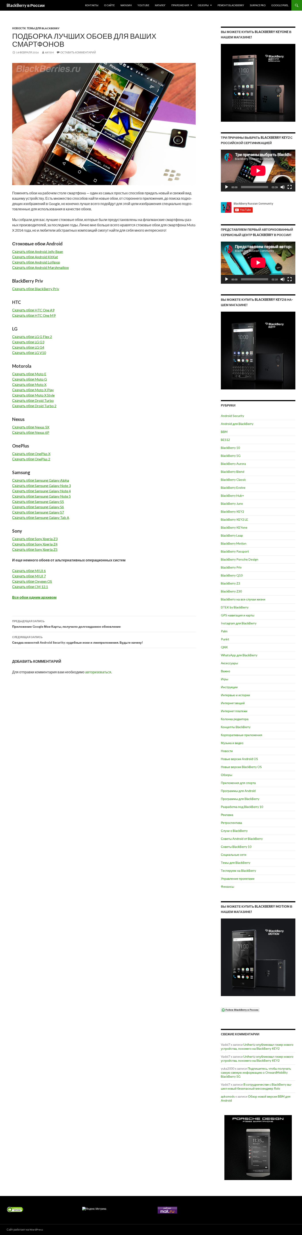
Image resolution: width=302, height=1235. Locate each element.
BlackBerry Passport (235, 551)
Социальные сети (233, 854)
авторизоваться (98, 672)
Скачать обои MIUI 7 (29, 576)
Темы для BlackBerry (43, 28)
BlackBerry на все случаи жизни (243, 599)
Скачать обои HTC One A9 (33, 310)
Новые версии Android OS (239, 759)
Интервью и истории (235, 695)
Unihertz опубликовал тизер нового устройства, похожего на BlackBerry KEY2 (257, 1046)
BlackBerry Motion (233, 543)
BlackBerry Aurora (233, 463)
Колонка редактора (234, 719)
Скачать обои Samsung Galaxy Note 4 (41, 491)
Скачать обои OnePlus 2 (31, 459)
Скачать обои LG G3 (28, 342)
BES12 (225, 440)
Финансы (227, 886)
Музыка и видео (232, 743)
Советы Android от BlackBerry (242, 838)
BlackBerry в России (26, 5)
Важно (225, 671)
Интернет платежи (234, 711)
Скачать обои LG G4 (28, 347)
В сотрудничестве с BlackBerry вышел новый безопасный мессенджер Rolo (256, 1086)
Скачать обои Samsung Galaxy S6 (38, 507)
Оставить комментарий (78, 52)
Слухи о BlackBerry (234, 830)
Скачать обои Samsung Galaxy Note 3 (41, 485)
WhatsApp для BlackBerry (239, 655)
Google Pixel (280, 5)
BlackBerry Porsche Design (239, 559)
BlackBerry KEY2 (232, 511)
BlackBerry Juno (232, 503)
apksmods (228, 1096)
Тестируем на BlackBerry (238, 870)
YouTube (143, 5)
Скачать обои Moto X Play (33, 390)
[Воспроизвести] (226, 187)
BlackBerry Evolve (233, 487)
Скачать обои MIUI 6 (29, 571)
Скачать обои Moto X (29, 384)
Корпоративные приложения (241, 735)
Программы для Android (238, 791)
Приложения (180, 5)
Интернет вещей (233, 703)
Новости (19, 28)
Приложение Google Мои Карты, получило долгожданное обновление (66, 623)
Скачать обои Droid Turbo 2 (34, 406)
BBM (224, 432)
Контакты (91, 5)
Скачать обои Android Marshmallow (40, 267)
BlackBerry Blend (232, 471)
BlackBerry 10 (230, 447)
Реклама (227, 815)
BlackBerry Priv (231, 567)
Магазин (126, 5)
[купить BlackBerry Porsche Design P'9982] (258, 1147)
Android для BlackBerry (237, 424)
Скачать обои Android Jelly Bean (37, 251)
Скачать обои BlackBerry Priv (35, 289)
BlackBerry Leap (232, 535)
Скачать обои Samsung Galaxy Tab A (40, 517)
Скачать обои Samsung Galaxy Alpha (40, 480)
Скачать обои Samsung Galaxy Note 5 (41, 496)
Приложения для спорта (238, 783)
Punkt (225, 639)
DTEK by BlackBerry (234, 607)
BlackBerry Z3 (230, 583)
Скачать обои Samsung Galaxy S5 (38, 501)
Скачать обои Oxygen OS (32, 581)
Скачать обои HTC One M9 (33, 315)
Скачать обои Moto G (29, 379)
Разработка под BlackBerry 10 (242, 807)
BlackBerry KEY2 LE (234, 519)
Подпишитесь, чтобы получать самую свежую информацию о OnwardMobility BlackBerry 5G (256, 1072)
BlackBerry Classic (233, 479)
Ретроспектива (231, 823)
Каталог (160, 5)
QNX (224, 647)
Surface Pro (258, 5)
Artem (49, 52)
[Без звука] (282, 187)
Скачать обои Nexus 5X (30, 427)
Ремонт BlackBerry (231, 5)
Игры (224, 679)
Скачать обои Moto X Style (33, 395)
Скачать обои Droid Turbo (33, 400)
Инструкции (229, 687)
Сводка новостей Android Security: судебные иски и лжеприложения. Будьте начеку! (77, 639)
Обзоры (203, 5)
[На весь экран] (289, 187)
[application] (258, 171)
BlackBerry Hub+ (232, 495)
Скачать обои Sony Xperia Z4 (34, 544)
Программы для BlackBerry (240, 799)
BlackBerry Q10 (232, 575)
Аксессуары (229, 663)
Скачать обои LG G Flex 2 (32, 336)
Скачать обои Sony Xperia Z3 (34, 539)
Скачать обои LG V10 (29, 352)
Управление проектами (237, 878)
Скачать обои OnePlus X (31, 453)
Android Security (232, 416)
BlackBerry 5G (231, 455)
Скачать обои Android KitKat (35, 257)
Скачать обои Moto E (29, 374)
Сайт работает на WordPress (25, 1229)
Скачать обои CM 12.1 (30, 586)
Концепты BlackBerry (235, 727)
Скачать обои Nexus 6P (30, 432)
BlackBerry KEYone (234, 527)
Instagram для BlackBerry (238, 623)
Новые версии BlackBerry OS (241, 767)
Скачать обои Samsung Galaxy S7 (38, 512)
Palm (224, 631)
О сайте (109, 5)
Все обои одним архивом (34, 597)
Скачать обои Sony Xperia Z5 (34, 549)
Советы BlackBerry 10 (236, 846)
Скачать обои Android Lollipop (36, 262)
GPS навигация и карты (237, 615)
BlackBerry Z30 (231, 591)
